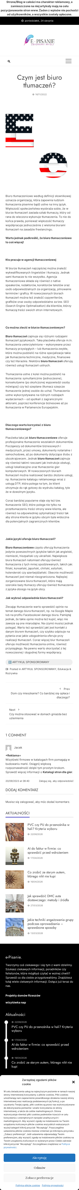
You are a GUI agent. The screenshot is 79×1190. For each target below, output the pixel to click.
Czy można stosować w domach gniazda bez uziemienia (38, 714)
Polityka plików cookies (28, 1185)
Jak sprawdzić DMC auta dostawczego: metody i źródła (48, 898)
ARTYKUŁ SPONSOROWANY (39, 669)
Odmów (39, 1168)
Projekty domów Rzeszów (23, 995)
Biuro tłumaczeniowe (19, 196)
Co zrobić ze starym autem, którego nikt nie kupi (47, 874)
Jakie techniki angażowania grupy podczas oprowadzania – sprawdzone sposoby (50, 923)
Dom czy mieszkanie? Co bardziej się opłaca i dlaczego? (40, 693)
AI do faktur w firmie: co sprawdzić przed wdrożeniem (48, 850)
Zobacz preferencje (39, 1178)
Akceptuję (39, 1157)
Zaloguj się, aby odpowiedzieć (56, 780)
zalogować (27, 802)
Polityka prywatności (53, 1185)
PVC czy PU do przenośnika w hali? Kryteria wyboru (48, 826)
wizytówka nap (16, 1002)
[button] (73, 1082)
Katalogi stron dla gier (57, 772)
